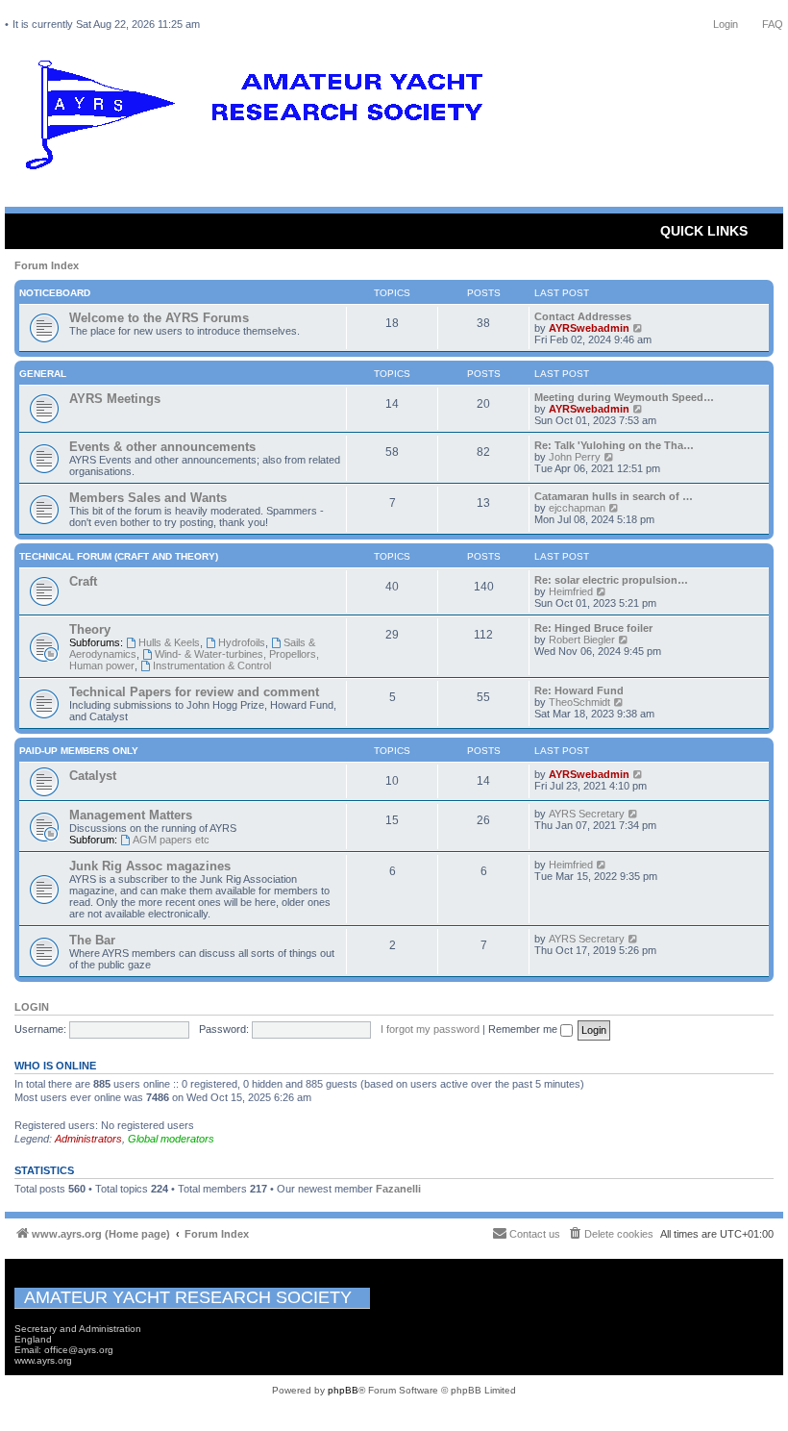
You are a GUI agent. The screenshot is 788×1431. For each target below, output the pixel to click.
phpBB (343, 1390)
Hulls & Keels (169, 642)
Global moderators (171, 1138)
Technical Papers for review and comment (194, 692)
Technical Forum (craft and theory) (118, 556)
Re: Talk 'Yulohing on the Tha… (614, 445)
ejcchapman (577, 508)
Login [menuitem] (725, 24)
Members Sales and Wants (148, 497)
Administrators (88, 1138)
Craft (83, 581)
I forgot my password (430, 1029)
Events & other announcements (162, 446)
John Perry (575, 457)
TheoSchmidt (579, 702)
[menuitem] (610, 1233)
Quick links (704, 230)
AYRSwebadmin (589, 328)
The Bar (92, 940)
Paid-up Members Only (78, 750)
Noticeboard (54, 293)
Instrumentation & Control (212, 665)
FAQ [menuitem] (772, 24)
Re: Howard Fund (579, 690)
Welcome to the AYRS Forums (159, 318)
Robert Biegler (582, 639)
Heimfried (571, 591)
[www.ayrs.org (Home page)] (260, 119)
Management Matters (130, 815)
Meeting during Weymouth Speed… (624, 397)
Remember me (524, 1029)
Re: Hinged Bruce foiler (593, 628)
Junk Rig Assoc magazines (150, 866)
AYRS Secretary (587, 813)
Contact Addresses (582, 316)
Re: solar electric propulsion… (611, 580)
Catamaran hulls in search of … (613, 496)
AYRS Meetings (114, 398)
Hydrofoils (241, 642)
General (42, 373)
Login (31, 1007)
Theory (90, 629)
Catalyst (92, 775)
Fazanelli (398, 1188)
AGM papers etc (171, 839)
